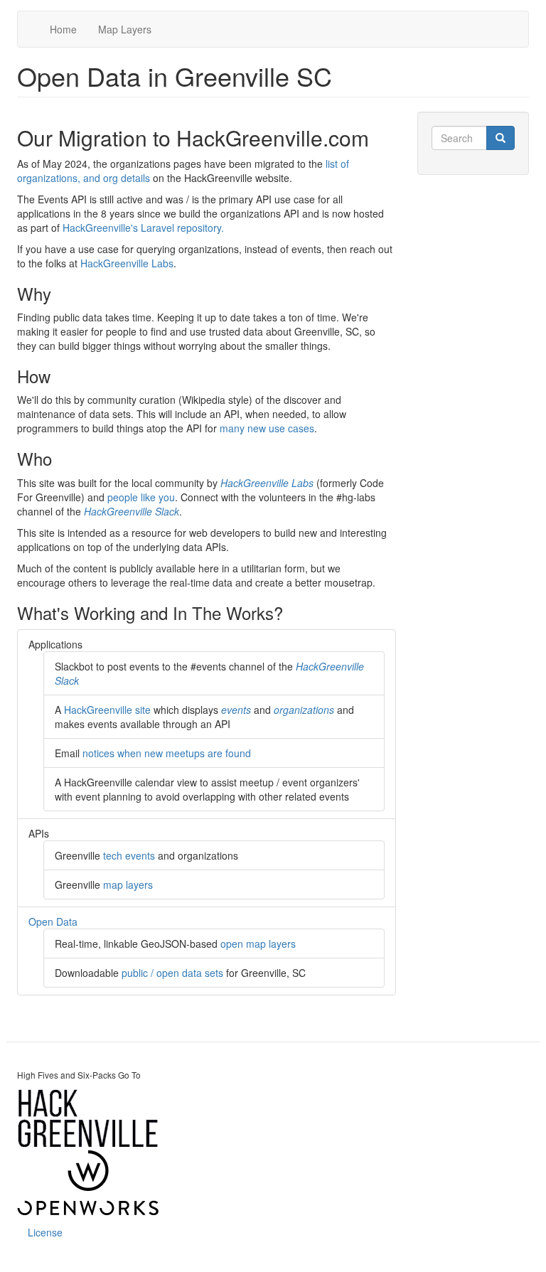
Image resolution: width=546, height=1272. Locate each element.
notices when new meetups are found (166, 753)
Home (63, 29)
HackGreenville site (107, 709)
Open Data (52, 921)
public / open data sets (172, 973)
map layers (128, 884)
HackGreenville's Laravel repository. (143, 227)
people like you (141, 497)
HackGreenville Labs (126, 263)
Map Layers (124, 29)
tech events (129, 855)
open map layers (258, 943)
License (45, 1232)
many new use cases (267, 428)
